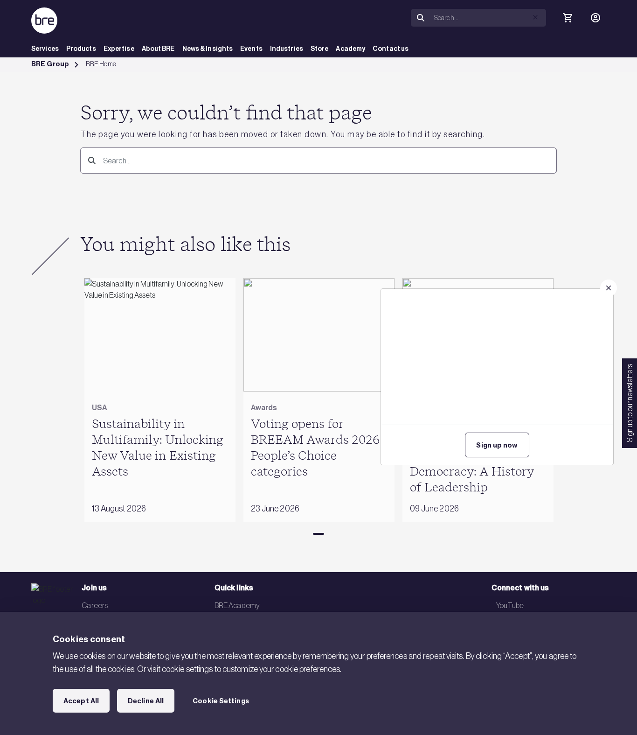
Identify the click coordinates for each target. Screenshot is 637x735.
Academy (350, 49)
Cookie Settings (221, 701)
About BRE (158, 49)
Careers (95, 605)
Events (251, 49)
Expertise (119, 49)
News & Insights (207, 49)
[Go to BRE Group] (44, 20)
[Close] (608, 288)
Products (81, 49)
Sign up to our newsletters (629, 403)
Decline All (146, 701)
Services (45, 49)
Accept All (81, 701)
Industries (286, 49)
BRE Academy (237, 605)
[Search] (90, 160)
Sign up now (497, 445)
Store (320, 49)
